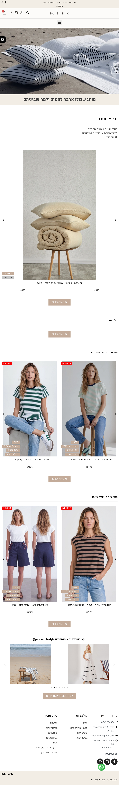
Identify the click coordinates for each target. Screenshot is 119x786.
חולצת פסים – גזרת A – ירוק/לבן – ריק (89, 459)
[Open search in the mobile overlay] (27, 12)
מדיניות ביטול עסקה (48, 752)
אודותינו (53, 723)
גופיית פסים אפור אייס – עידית (30, 604)
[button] (59, 22)
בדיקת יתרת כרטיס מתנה (46, 747)
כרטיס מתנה (81, 733)
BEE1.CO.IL (7, 774)
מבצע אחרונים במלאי (78, 728)
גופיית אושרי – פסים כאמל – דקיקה (29, 459)
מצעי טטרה (111, 133)
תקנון (55, 742)
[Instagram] (2, 2)
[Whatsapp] (100, 762)
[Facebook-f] (5, 2)
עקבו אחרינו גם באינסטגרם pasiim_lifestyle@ (59, 639)
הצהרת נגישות (51, 738)
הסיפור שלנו (81, 738)
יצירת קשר (52, 733)
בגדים (84, 723)
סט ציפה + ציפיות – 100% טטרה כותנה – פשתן (60, 283)
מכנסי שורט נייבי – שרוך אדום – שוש (89, 605)
